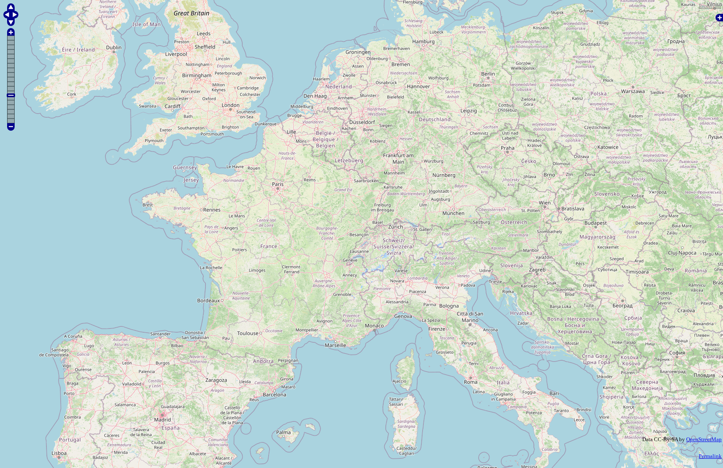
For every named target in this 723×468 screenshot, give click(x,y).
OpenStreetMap (704, 439)
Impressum (710, 6)
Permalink (710, 456)
